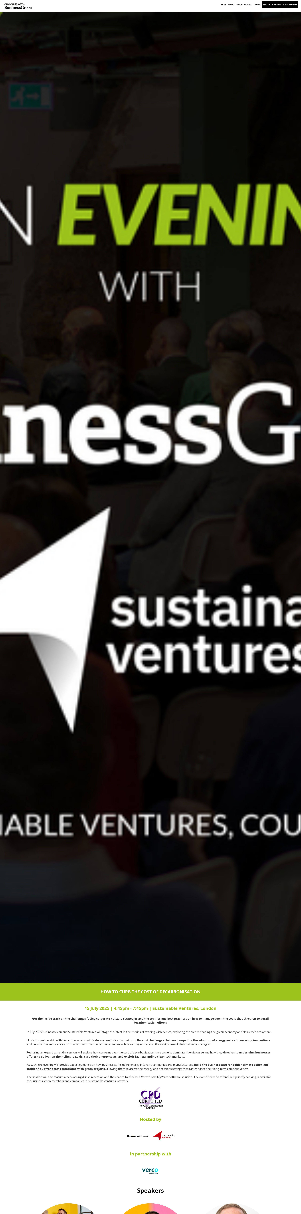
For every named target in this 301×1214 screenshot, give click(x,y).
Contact (248, 4)
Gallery (257, 4)
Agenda (231, 4)
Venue (239, 4)
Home (223, 4)
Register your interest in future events (280, 4)
